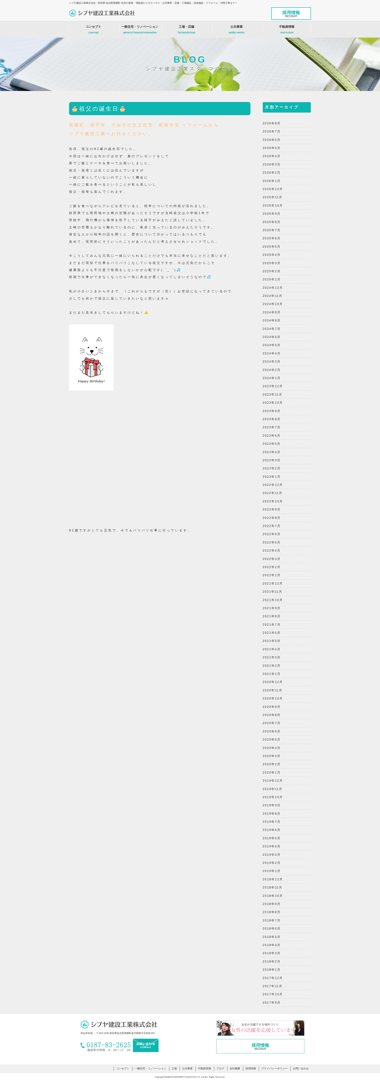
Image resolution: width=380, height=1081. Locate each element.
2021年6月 (272, 632)
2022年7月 (272, 526)
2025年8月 (272, 222)
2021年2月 (272, 665)
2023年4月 (272, 452)
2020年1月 (272, 772)
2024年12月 (273, 287)
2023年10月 (273, 402)
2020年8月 (272, 715)
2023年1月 (272, 476)
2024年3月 (272, 361)
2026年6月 (272, 140)
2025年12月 (273, 189)
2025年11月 (272, 197)
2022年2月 (272, 567)
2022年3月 (272, 559)
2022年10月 (273, 501)
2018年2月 (272, 961)
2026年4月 (272, 156)
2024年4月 (272, 353)
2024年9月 (272, 312)
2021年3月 (272, 657)
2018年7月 (272, 920)
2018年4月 (272, 945)
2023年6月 (272, 435)
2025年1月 (272, 279)
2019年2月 (272, 863)
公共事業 (237, 29)
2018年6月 (272, 928)
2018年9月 (272, 904)
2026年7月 (272, 131)
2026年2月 (272, 172)
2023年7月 (272, 427)
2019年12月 (273, 780)
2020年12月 (273, 682)
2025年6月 (272, 238)
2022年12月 (273, 485)
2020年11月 (272, 690)
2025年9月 (272, 213)
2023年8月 (272, 419)
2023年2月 (272, 468)
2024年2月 (272, 370)
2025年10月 (273, 205)
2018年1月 (272, 969)
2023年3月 (272, 460)
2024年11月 (272, 296)
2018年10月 (273, 896)
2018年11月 (272, 887)
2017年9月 (272, 1002)
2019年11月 (272, 789)
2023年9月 (272, 411)
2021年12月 (273, 583)
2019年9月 (272, 805)
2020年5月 (272, 739)
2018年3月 (272, 953)
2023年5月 (272, 443)
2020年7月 (272, 723)
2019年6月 (272, 830)
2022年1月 (272, 575)
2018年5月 (272, 937)
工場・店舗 (186, 29)
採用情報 (291, 14)
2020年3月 (272, 756)
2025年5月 (272, 246)
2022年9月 (272, 509)
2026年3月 (272, 164)
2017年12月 (273, 978)
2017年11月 (272, 986)
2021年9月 (272, 608)
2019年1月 (272, 871)
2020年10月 (273, 698)
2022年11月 (272, 493)
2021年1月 (272, 674)
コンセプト (93, 29)
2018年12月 (273, 879)
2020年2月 (272, 764)
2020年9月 (272, 707)
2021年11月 (272, 591)
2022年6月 (272, 534)
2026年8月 (272, 123)
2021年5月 (272, 641)
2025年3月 (272, 263)
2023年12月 (273, 386)
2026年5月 (272, 148)
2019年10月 (273, 797)
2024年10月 (273, 304)
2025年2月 (272, 271)
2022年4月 (272, 550)
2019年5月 (272, 838)
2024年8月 (272, 320)
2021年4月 (272, 649)
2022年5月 (272, 542)
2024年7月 (272, 329)
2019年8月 (272, 813)
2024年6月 (272, 337)
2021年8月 (272, 616)
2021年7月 (272, 624)
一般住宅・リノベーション (139, 29)
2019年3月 (272, 854)
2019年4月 (272, 846)
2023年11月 (272, 394)
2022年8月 (272, 518)
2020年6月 (272, 731)
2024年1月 (272, 378)
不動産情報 (286, 29)
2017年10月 (273, 994)
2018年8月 (272, 912)
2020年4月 (272, 748)
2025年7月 (272, 230)
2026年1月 (272, 181)
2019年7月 (272, 821)
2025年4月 (272, 254)
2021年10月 (273, 600)
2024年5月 (272, 345)
